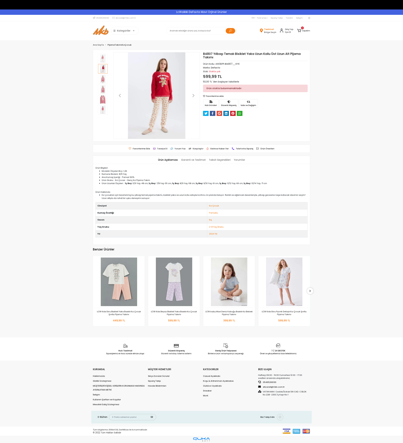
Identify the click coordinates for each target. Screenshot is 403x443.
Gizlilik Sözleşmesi (102, 380)
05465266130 (269, 382)
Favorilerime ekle (215, 96)
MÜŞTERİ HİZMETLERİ (159, 369)
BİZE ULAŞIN (265, 369)
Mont (205, 395)
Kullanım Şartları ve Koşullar (107, 399)
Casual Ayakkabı (211, 376)
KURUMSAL (99, 369)
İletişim (299, 18)
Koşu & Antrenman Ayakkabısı (218, 380)
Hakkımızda (99, 376)
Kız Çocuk (214, 205)
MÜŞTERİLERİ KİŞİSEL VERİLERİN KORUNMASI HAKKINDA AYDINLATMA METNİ (119, 387)
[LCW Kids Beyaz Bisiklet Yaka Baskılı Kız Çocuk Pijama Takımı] (174, 283)
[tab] (168, 160)
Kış (210, 219)
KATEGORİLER (211, 369)
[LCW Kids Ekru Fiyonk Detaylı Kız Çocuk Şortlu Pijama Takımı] (284, 283)
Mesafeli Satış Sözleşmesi (106, 404)
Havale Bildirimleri (157, 385)
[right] (310, 291)
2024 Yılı (213, 233)
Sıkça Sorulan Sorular (159, 376)
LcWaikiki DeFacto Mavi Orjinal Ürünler (201, 12)
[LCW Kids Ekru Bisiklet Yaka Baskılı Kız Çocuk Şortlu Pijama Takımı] (119, 283)
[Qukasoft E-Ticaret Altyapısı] (201, 439)
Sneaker (207, 390)
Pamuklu (213, 212)
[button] (303, 30)
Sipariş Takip (277, 18)
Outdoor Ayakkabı (212, 385)
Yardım (289, 18)
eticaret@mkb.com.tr (273, 386)
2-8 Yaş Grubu (216, 226)
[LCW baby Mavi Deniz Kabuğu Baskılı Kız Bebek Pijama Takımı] (229, 283)
